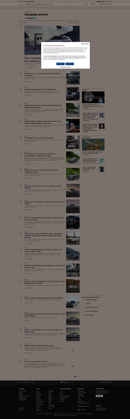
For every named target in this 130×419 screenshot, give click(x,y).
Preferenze (60, 63)
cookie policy (62, 51)
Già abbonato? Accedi (65, 67)
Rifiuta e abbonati (85, 43)
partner (82, 55)
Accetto (69, 63)
